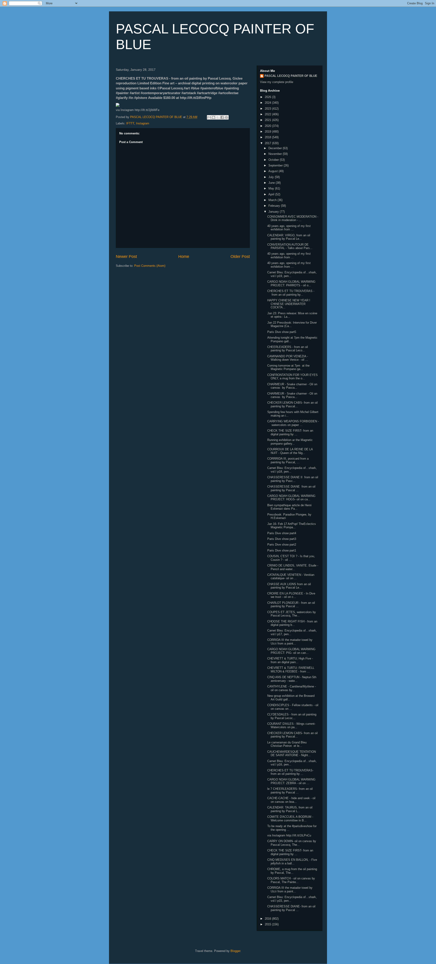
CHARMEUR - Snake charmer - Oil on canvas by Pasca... (292, 386)
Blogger (235, 951)
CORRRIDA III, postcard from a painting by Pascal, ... (288, 460)
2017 (268, 143)
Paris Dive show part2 (281, 544)
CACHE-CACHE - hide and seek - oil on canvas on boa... (291, 799)
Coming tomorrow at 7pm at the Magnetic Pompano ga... (288, 367)
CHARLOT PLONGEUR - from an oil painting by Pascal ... (291, 604)
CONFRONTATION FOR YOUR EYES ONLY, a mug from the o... (292, 376)
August (273, 171)
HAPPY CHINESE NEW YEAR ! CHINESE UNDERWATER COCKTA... (288, 304)
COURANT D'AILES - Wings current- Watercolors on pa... (291, 725)
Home (183, 256)
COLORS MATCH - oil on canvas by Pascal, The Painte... (291, 880)
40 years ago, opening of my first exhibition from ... (289, 227)
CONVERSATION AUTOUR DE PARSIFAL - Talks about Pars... (289, 246)
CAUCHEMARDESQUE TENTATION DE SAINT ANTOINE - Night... (291, 753)
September (276, 165)
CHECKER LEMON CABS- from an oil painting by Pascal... (292, 404)
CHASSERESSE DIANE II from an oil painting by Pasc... (292, 479)
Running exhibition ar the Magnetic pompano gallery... (290, 441)
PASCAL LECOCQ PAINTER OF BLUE (291, 76)
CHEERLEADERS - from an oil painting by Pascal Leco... (287, 348)
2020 (268, 126)
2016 (268, 918)
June (272, 182)
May (271, 188)
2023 (268, 108)
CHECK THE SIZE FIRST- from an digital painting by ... (290, 432)
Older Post (240, 256)
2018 (268, 137)
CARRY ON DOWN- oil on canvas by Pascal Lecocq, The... (291, 842)
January (274, 211)
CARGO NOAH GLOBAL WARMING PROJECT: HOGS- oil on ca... (291, 497)
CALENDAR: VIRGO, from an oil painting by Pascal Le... (288, 237)
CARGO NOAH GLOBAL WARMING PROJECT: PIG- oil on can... (291, 650)
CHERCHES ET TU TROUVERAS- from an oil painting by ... (290, 772)
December (275, 148)
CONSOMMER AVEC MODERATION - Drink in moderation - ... (292, 218)
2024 (268, 102)
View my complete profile (276, 82)
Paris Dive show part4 (281, 533)
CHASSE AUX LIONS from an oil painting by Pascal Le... (289, 585)
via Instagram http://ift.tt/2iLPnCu (289, 835)
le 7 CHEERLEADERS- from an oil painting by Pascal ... (290, 790)
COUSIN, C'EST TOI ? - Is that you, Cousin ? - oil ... (291, 557)
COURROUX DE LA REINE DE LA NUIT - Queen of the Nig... (290, 451)
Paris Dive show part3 (281, 539)
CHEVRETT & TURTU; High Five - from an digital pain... (290, 660)
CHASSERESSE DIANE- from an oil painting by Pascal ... (291, 908)
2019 (268, 131)
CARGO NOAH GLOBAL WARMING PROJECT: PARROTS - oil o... (291, 283)
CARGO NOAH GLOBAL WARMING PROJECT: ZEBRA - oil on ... (291, 781)
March (272, 200)
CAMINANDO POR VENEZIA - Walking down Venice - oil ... (287, 358)
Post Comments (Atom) (149, 265)
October (274, 159)
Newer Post (126, 256)
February (274, 205)
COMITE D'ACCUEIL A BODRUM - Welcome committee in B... (290, 818)
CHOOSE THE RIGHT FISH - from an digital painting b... (292, 623)
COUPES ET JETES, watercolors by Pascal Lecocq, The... (291, 613)
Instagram (142, 123)
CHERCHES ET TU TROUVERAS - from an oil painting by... (290, 292)
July (271, 177)
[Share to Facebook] (222, 117)
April (271, 194)
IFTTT (130, 123)
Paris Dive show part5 (281, 332)
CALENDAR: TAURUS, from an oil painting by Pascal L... (289, 809)
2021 (268, 120)
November (275, 154)
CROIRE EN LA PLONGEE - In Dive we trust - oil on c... (291, 595)
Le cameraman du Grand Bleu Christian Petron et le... (287, 744)
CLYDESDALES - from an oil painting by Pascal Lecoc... (291, 716)
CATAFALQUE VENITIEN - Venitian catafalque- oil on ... (290, 576)
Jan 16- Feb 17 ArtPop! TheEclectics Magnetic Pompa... (291, 525)
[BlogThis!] (213, 117)
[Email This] (209, 117)
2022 (268, 114)
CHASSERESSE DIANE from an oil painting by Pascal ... (291, 488)
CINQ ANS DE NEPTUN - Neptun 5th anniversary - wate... (291, 678)
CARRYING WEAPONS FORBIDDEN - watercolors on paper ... (293, 423)
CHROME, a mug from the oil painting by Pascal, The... (292, 870)
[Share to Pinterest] (226, 117)
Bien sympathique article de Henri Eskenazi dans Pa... (289, 507)
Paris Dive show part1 (281, 550)
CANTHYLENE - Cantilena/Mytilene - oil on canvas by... (291, 688)
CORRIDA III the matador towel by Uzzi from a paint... (289, 641)
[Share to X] (218, 117)
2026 (268, 97)
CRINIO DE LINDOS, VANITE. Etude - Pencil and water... (292, 567)
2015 (268, 924)
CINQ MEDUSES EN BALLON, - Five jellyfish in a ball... (292, 861)
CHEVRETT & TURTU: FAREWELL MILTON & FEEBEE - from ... (290, 669)
